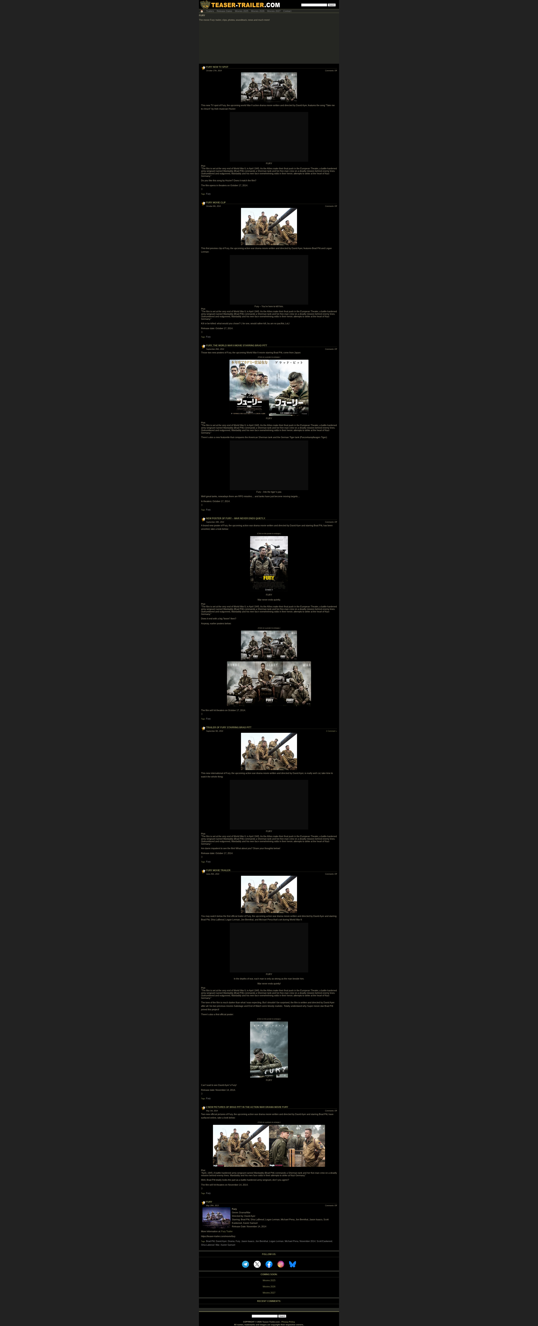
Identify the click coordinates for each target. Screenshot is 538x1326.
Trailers (210, 11)
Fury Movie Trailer (218, 870)
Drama (231, 1241)
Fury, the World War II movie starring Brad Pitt (236, 345)
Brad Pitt (210, 1241)
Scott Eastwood (324, 1241)
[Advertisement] (269, 42)
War (217, 1245)
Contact (287, 11)
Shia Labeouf (207, 1245)
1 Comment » (331, 731)
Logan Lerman (276, 1241)
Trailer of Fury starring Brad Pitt (228, 727)
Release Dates (224, 11)
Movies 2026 (257, 11)
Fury (208, 194)
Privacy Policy (288, 1322)
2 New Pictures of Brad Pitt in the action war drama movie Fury (247, 1107)
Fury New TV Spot (217, 67)
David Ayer (221, 1241)
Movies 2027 (273, 11)
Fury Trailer (227, 1231)
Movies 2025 (241, 11)
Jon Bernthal (261, 1241)
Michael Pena (291, 1241)
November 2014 (308, 1241)
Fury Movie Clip (216, 202)
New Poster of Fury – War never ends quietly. (235, 518)
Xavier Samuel (228, 1245)
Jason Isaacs (247, 1241)
